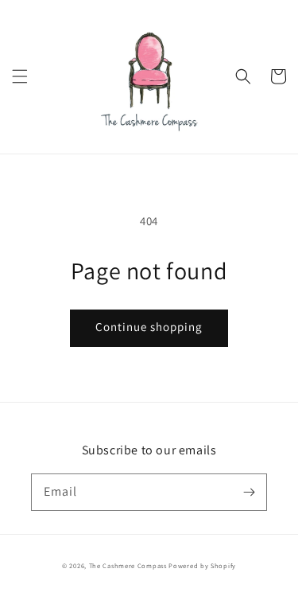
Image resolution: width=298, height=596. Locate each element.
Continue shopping (149, 326)
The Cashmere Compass (128, 565)
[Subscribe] (248, 491)
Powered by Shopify (202, 565)
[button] (19, 76)
